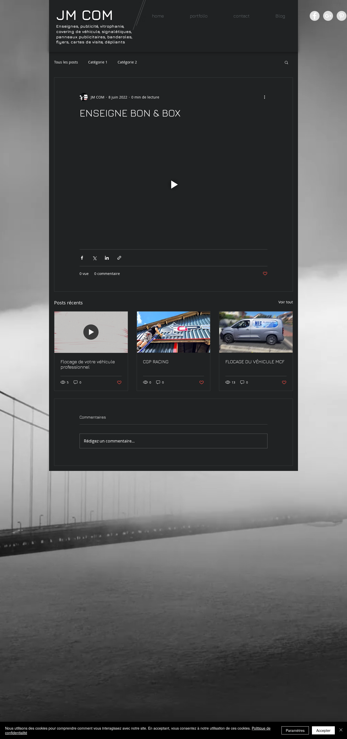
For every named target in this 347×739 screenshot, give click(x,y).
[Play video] (173, 184)
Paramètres (295, 730)
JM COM (84, 14)
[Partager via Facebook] (82, 257)
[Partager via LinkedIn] (106, 257)
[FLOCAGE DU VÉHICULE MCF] (256, 332)
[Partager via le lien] (119, 257)
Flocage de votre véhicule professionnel (87, 364)
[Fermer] (341, 730)
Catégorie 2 (127, 62)
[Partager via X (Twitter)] (94, 257)
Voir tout (285, 302)
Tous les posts (66, 62)
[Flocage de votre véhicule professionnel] (91, 332)
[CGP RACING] (173, 332)
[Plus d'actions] (264, 97)
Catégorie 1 (97, 62)
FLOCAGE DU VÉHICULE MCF (254, 361)
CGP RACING (155, 361)
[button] (198, 15)
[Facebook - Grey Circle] (315, 16)
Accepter (323, 730)
